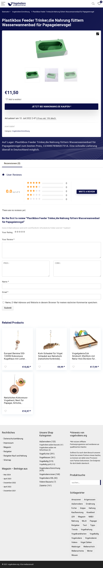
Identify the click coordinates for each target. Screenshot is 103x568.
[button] (97, 33)
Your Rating (7, 232)
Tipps (92, 525)
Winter (90, 551)
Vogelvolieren (91, 538)
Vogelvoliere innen (47, 474)
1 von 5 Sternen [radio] (15, 232)
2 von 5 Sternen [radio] (16, 232)
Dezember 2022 (10, 483)
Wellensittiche (77, 551)
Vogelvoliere (76, 538)
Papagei (93, 521)
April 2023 (7, 479)
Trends (74, 529)
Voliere (74, 542)
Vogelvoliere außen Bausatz (49, 445)
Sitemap (7, 460)
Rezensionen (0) (12, 163)
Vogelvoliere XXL (46, 478)
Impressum (9, 443)
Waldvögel (75, 547)
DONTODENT (10, 126)
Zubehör (43, 485)
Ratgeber (8, 451)
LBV (73, 517)
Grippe (83, 508)
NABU (91, 517)
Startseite (5, 12)
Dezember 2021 (10, 491)
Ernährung (90, 504)
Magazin (7, 447)
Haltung (92, 508)
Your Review (8, 239)
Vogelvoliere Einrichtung (21, 12)
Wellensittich (89, 547)
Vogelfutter (44, 454)
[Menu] (3, 3)
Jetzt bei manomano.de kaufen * (51, 106)
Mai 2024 (7, 475)
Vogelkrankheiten (79, 534)
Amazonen (76, 500)
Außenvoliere (45, 442)
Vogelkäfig (43, 461)
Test (85, 525)
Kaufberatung (77, 512)
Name (5, 282)
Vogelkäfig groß (45, 464)
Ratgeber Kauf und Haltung (15, 456)
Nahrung (75, 521)
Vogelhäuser (44, 457)
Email (5, 292)
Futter (74, 508)
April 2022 (7, 487)
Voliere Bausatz (46, 482)
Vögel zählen (86, 542)
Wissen (74, 555)
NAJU (84, 521)
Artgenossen (89, 500)
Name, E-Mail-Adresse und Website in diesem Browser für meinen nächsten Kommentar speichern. (51, 302)
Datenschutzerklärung (13, 439)
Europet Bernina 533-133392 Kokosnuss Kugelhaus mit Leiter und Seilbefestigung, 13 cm (16, 358)
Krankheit (91, 512)
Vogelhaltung (86, 529)
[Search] (93, 3)
